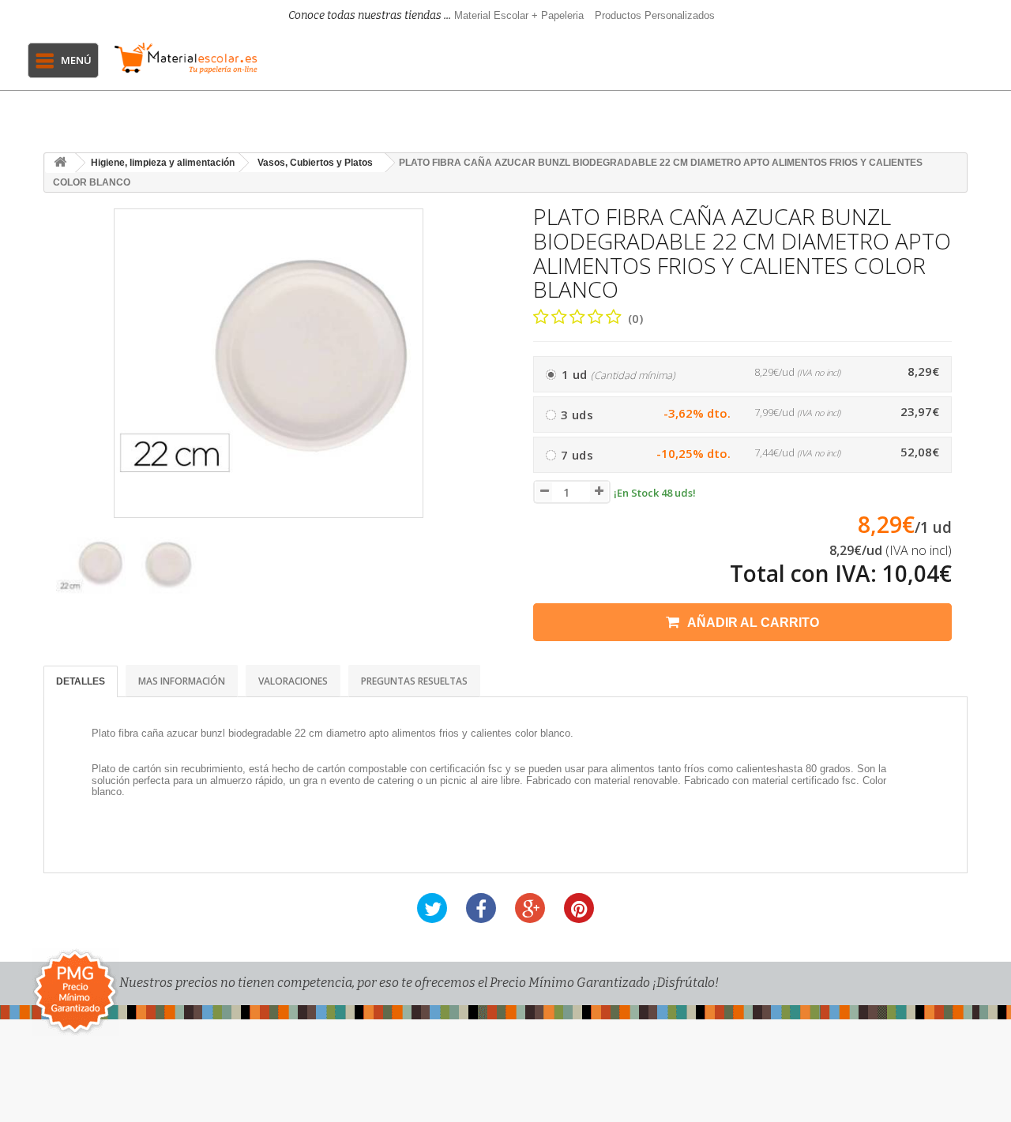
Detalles (80, 681)
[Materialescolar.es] (185, 58)
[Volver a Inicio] (60, 163)
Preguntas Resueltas (414, 681)
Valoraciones (293, 681)
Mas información (181, 681)
